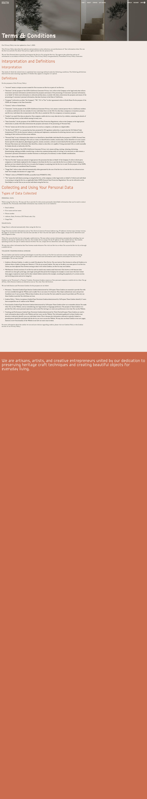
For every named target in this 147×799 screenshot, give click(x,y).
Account (136, 2)
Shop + (83, 2)
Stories (95, 2)
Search (129, 2)
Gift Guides (102, 2)
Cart (142, 2)
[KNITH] (5, 3)
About (89, 2)
